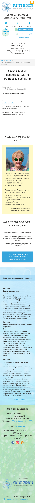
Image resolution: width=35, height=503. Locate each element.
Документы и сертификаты (17, 51)
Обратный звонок (17, 26)
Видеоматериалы (17, 53)
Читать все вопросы (17, 399)
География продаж (17, 46)
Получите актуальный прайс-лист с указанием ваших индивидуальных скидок (17, 256)
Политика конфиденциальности (18, 499)
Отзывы (22, 43)
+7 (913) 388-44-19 (18, 421)
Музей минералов (17, 48)
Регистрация (25, 37)
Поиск (6, 26)
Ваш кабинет (29, 26)
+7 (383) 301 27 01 (26, 34)
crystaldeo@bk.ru (20, 426)
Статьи (12, 43)
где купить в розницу (26, 29)
